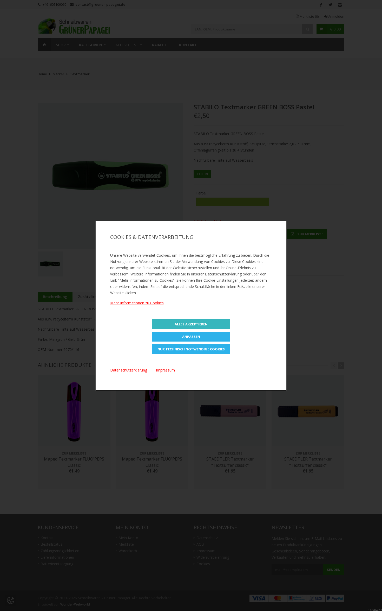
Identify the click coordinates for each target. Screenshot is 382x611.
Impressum (165, 370)
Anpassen (191, 336)
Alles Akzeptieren (191, 324)
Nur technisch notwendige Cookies (191, 349)
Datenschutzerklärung (128, 370)
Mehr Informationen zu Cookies (137, 302)
